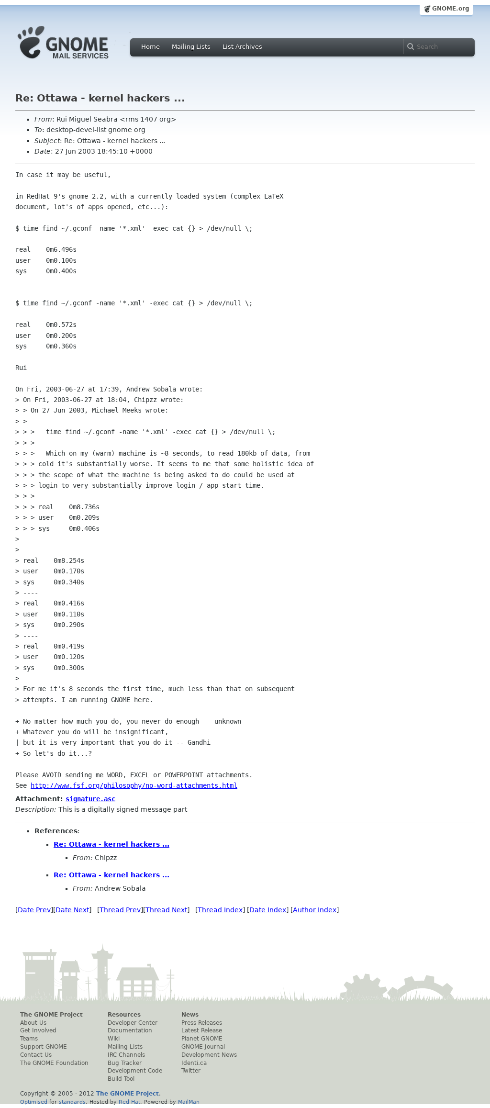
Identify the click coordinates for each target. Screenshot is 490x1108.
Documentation (130, 1030)
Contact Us (36, 1055)
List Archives (242, 46)
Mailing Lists (191, 46)
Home (150, 46)
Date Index (267, 910)
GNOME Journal (203, 1046)
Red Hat (129, 1102)
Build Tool (121, 1078)
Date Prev (34, 910)
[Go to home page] (77, 61)
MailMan (189, 1102)
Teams (29, 1038)
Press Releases (201, 1022)
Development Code (135, 1070)
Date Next (72, 910)
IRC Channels (126, 1055)
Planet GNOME (202, 1038)
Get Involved (38, 1030)
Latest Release (201, 1030)
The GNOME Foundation (54, 1063)
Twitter (190, 1070)
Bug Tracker (125, 1063)
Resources (124, 1014)
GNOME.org (450, 8)
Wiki (114, 1038)
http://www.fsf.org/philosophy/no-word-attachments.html (134, 785)
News (190, 1014)
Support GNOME (43, 1046)
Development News (209, 1055)
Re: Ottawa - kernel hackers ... (111, 844)
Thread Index (220, 910)
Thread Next (166, 910)
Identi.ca (194, 1063)
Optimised (33, 1102)
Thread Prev (120, 910)
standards (72, 1102)
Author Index (314, 910)
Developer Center (132, 1022)
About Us (33, 1022)
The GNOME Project (51, 1014)
